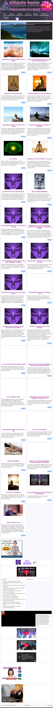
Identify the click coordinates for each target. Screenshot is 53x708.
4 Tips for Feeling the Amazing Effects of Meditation (12, 606)
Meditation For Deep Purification (13, 93)
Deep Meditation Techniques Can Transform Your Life (13, 226)
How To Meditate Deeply (13, 397)
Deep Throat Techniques (39, 429)
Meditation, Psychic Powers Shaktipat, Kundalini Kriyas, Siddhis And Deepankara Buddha (39, 227)
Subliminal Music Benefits (19, 14)
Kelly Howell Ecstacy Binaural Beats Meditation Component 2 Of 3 (40, 397)
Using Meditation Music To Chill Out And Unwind (13, 125)
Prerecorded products (6, 17)
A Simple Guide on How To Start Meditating (10, 596)
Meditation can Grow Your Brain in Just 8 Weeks (13, 60)
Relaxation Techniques (35, 14)
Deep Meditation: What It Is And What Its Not (13, 430)
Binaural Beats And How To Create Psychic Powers (13, 293)
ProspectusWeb (49, 705)
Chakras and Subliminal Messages (44, 14)
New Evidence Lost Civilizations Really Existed (11, 602)
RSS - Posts (31, 579)
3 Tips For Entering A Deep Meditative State (13, 364)
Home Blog (4, 14)
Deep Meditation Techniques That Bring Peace (39, 293)
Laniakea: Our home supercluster (9, 592)
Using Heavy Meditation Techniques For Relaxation (40, 125)
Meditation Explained (13, 461)
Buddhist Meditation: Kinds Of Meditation (39, 93)
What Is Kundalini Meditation (40, 191)
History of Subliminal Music (28, 14)
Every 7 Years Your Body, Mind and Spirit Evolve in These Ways (14, 593)
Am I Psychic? (13, 159)
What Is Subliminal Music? (11, 14)
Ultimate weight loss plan (13, 522)
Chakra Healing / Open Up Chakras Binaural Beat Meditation (39, 493)
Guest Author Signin (26, 705)
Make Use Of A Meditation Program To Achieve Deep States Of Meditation (39, 461)
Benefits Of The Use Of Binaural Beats (13, 191)
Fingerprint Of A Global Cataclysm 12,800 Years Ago (12, 590)
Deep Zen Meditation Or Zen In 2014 (9, 595)
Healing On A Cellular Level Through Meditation (40, 327)
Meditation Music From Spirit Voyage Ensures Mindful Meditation (13, 327)
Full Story (23, 72)
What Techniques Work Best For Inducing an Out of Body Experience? (39, 60)
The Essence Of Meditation (13, 492)
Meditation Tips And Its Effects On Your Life (39, 159)
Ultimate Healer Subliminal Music (10, 705)
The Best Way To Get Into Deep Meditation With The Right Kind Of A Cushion (39, 365)
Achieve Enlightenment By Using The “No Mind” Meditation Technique (13, 261)
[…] (27, 34)
